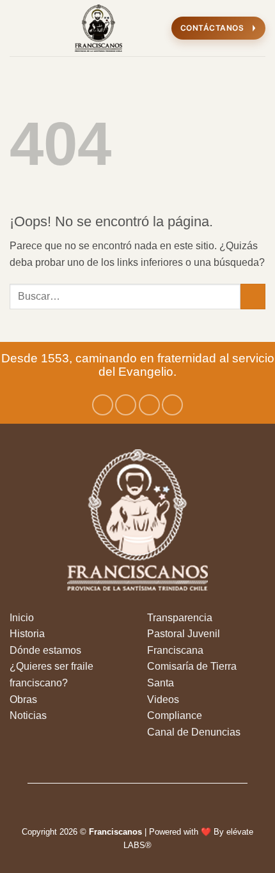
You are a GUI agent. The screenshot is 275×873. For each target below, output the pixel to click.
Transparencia (179, 617)
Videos (163, 699)
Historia (27, 633)
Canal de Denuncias (193, 732)
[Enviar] (252, 296)
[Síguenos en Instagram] (125, 404)
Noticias (28, 715)
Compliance (174, 715)
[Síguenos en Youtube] (172, 404)
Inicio (22, 617)
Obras (23, 699)
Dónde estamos (45, 650)
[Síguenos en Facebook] (102, 404)
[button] (17, 27)
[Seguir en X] (149, 404)
